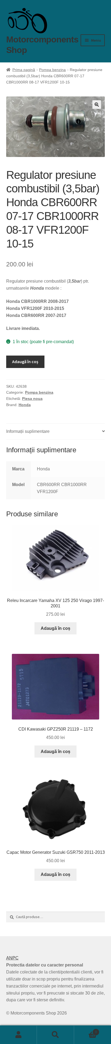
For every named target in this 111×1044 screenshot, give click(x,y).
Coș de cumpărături (85, 1030)
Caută (55, 1035)
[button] (96, 104)
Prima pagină (23, 70)
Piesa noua (32, 398)
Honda (25, 405)
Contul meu (18, 1035)
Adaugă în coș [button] (55, 628)
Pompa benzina (52, 70)
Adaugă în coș (25, 361)
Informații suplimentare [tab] (28, 431)
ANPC (12, 958)
